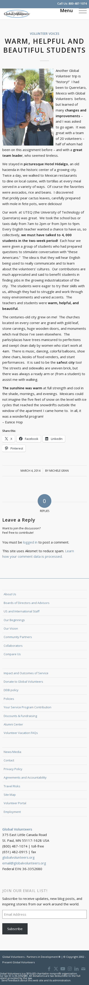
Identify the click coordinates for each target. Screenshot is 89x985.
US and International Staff (21, 611)
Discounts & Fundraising (20, 716)
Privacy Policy (13, 769)
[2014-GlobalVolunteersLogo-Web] (36, 13)
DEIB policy (11, 690)
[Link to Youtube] (62, 968)
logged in (30, 542)
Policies (9, 699)
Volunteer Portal (15, 803)
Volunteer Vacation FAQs (21, 733)
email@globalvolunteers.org (24, 863)
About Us (10, 594)
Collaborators (13, 646)
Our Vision (11, 628)
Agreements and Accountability (25, 777)
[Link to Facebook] (49, 968)
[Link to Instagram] (69, 968)
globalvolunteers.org (18, 857)
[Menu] (80, 10)
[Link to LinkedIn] (76, 968)
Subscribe (15, 928)
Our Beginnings (14, 620)
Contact (9, 760)
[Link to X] (55, 968)
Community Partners (18, 637)
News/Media (12, 752)
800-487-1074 (77, 3)
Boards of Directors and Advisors (27, 603)
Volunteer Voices (44, 34)
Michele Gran (59, 471)
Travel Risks (12, 786)
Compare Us (12, 654)
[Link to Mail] (83, 968)
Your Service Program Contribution (27, 707)
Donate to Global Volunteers (23, 681)
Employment (12, 812)
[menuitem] (80, 10)
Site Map (10, 795)
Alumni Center (13, 724)
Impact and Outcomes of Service (26, 673)
